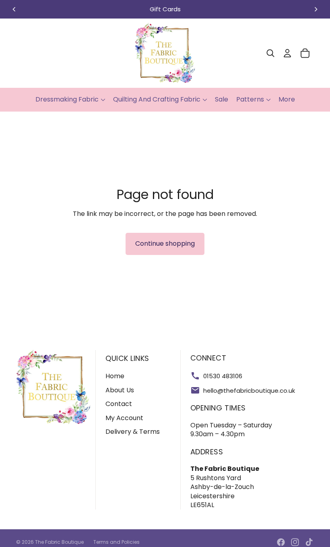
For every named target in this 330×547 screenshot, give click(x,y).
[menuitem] (286, 100)
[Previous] (14, 9)
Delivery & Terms (132, 431)
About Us (119, 390)
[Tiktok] (309, 542)
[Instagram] (295, 542)
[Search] (270, 53)
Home (114, 376)
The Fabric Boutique (59, 542)
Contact (118, 403)
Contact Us (256, 9)
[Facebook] (281, 542)
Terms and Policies (116, 542)
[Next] (316, 9)
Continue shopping (165, 243)
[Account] (287, 53)
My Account (124, 418)
